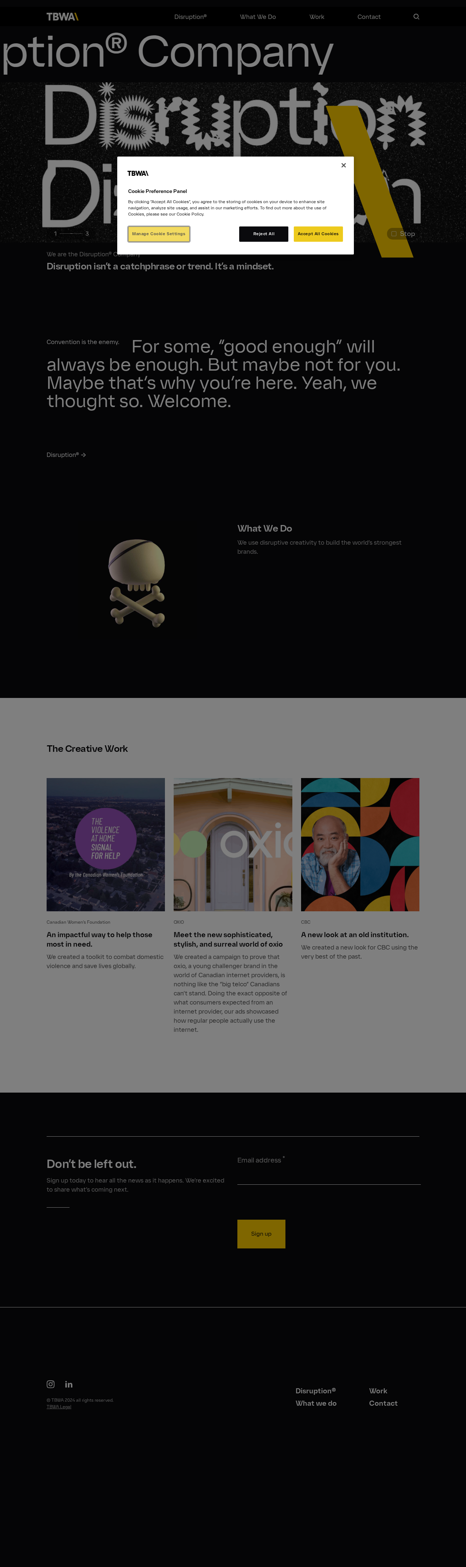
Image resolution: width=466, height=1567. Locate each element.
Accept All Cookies (318, 233)
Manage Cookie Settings (159, 233)
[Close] (344, 165)
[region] (235, 205)
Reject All (264, 233)
